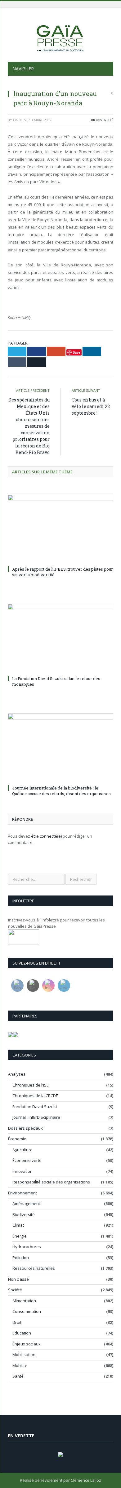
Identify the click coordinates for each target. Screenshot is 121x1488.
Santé (18, 1376)
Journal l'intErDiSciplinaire (36, 1117)
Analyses (16, 1074)
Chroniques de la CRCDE (35, 1095)
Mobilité (19, 1365)
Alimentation (24, 1301)
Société (15, 1290)
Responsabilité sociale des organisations (51, 1182)
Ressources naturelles (33, 1268)
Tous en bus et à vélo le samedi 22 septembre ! (91, 406)
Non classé (18, 1279)
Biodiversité (102, 120)
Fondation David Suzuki (34, 1106)
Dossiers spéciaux (25, 1128)
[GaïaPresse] (60, 36)
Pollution (20, 1257)
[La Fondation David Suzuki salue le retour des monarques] (60, 638)
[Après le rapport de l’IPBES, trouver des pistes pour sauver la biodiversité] (60, 529)
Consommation (26, 1311)
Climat (18, 1225)
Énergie (19, 1236)
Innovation (22, 1171)
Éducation (21, 1333)
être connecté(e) (46, 836)
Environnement (22, 1193)
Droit (16, 1322)
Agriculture (22, 1150)
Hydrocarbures (26, 1246)
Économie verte (27, 1160)
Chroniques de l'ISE (30, 1085)
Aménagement (26, 1203)
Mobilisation (23, 1354)
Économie (17, 1139)
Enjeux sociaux (26, 1344)
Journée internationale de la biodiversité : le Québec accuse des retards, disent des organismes (61, 790)
